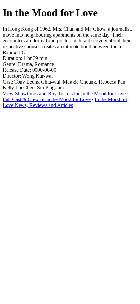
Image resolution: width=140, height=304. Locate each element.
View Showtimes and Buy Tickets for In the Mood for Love (64, 93)
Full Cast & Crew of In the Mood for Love (47, 99)
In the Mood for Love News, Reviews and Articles (65, 102)
